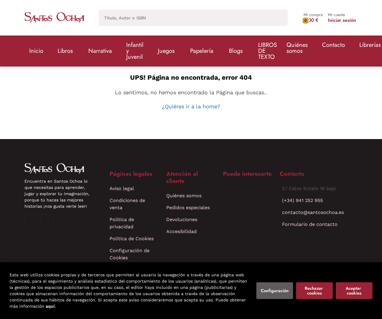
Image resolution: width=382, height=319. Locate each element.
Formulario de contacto (310, 224)
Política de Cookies (132, 238)
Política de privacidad (122, 223)
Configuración (275, 291)
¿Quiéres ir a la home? (191, 106)
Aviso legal (122, 188)
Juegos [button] (166, 51)
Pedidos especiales (188, 207)
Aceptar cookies (354, 290)
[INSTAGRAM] (31, 221)
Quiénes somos (297, 48)
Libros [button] (65, 51)
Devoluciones (181, 219)
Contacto (333, 45)
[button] (313, 17)
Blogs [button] (236, 51)
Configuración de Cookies (130, 254)
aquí (50, 306)
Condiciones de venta (127, 204)
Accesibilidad (181, 231)
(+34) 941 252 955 (302, 200)
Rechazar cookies (314, 290)
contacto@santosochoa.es (313, 212)
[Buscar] (278, 18)
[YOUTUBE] (47, 221)
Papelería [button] (201, 51)
